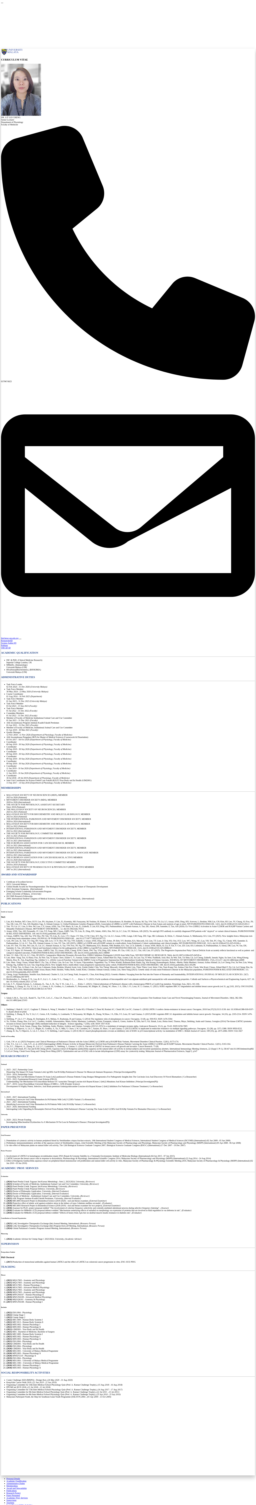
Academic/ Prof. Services (17, 1498)
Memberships (12, 1486)
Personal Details (13, 1479)
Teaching (10, 1503)
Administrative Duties (15, 1483)
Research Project (13, 1493)
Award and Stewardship (16, 1488)
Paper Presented (13, 1495)
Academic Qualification (16, 1481)
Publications (11, 1491)
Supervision (11, 1500)
